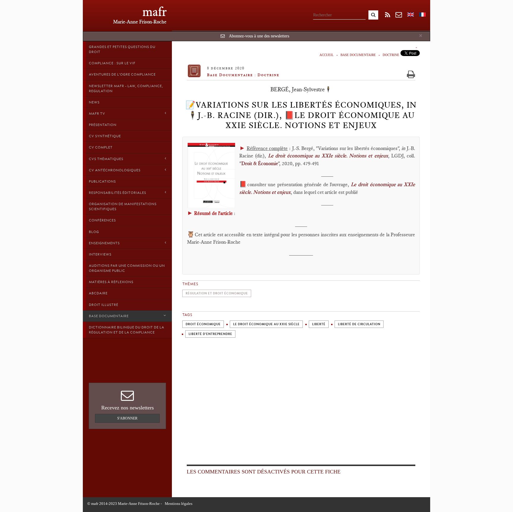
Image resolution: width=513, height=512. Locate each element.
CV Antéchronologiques (114, 170)
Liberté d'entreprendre (210, 334)
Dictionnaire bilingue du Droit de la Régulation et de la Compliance (126, 329)
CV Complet (101, 147)
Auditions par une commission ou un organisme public (127, 268)
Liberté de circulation (359, 324)
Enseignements (104, 243)
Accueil (326, 55)
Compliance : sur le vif (112, 63)
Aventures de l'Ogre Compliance (122, 74)
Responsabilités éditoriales (117, 193)
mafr (154, 11)
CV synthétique (105, 136)
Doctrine (391, 55)
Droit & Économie (259, 163)
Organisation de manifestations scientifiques (122, 206)
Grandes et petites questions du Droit (122, 49)
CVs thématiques (106, 159)
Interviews (100, 254)
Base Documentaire (109, 316)
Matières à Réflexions (111, 282)
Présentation (102, 125)
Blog (94, 232)
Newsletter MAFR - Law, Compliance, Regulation (126, 88)
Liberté (318, 324)
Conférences (102, 220)
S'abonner (127, 418)
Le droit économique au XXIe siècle (266, 324)
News (94, 102)
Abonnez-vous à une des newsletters (259, 36)
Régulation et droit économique (217, 293)
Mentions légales (178, 503)
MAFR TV (97, 113)
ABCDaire (98, 293)
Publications (102, 181)
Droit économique (203, 324)
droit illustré (103, 305)
